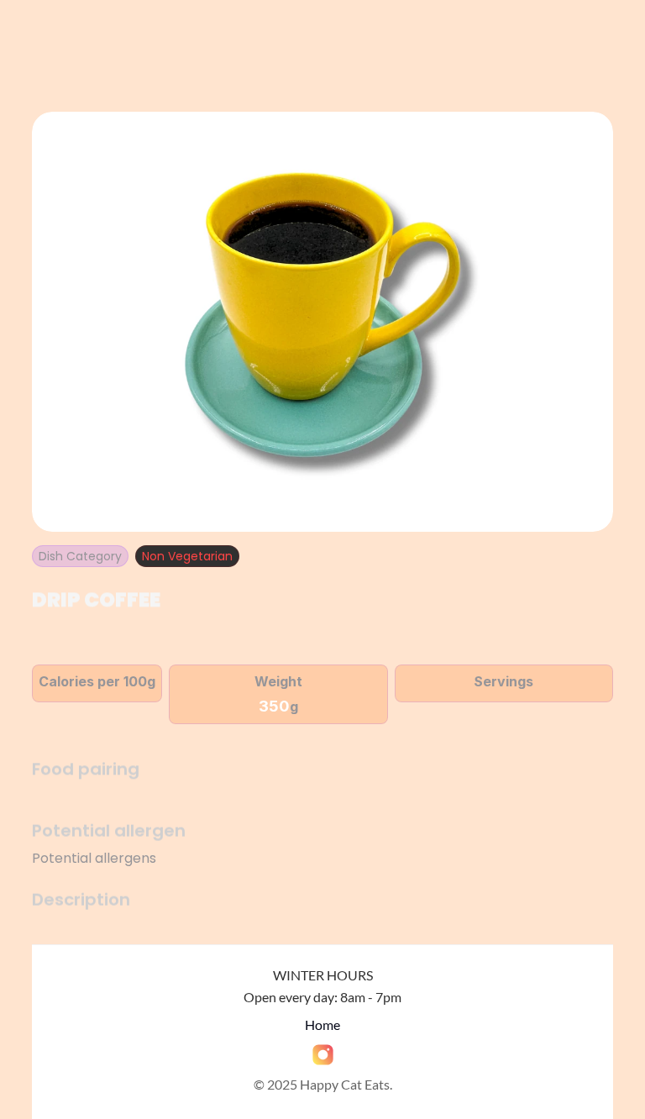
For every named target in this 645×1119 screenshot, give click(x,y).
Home (322, 1024)
